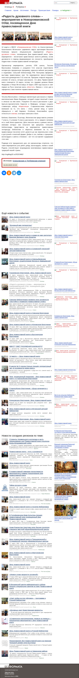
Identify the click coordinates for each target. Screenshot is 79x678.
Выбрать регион (9, 674)
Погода (33, 10)
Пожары (55, 10)
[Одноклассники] (9, 173)
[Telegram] (14, 173)
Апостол (31, 87)
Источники (24, 10)
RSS (17, 676)
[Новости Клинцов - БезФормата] (11, 2)
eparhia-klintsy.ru (9, 41)
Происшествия (44, 10)
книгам (14, 114)
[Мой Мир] (19, 173)
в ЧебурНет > (66, 10)
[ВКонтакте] (4, 173)
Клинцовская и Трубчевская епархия (29, 161)
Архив (15, 10)
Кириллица (23, 106)
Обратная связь (9, 672)
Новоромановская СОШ (27, 47)
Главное (8, 10)
